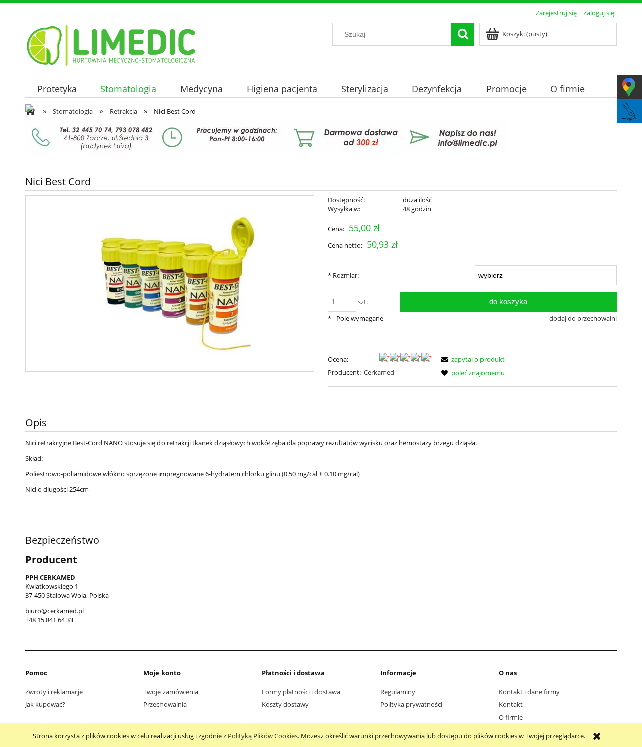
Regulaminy (397, 691)
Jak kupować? (45, 704)
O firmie (511, 717)
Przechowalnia (165, 704)
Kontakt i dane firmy (529, 691)
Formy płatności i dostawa (301, 691)
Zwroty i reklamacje (54, 691)
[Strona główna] (111, 44)
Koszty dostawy (285, 704)
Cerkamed (379, 372)
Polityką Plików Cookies (263, 735)
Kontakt (511, 704)
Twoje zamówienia (170, 691)
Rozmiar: (343, 275)
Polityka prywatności (411, 704)
